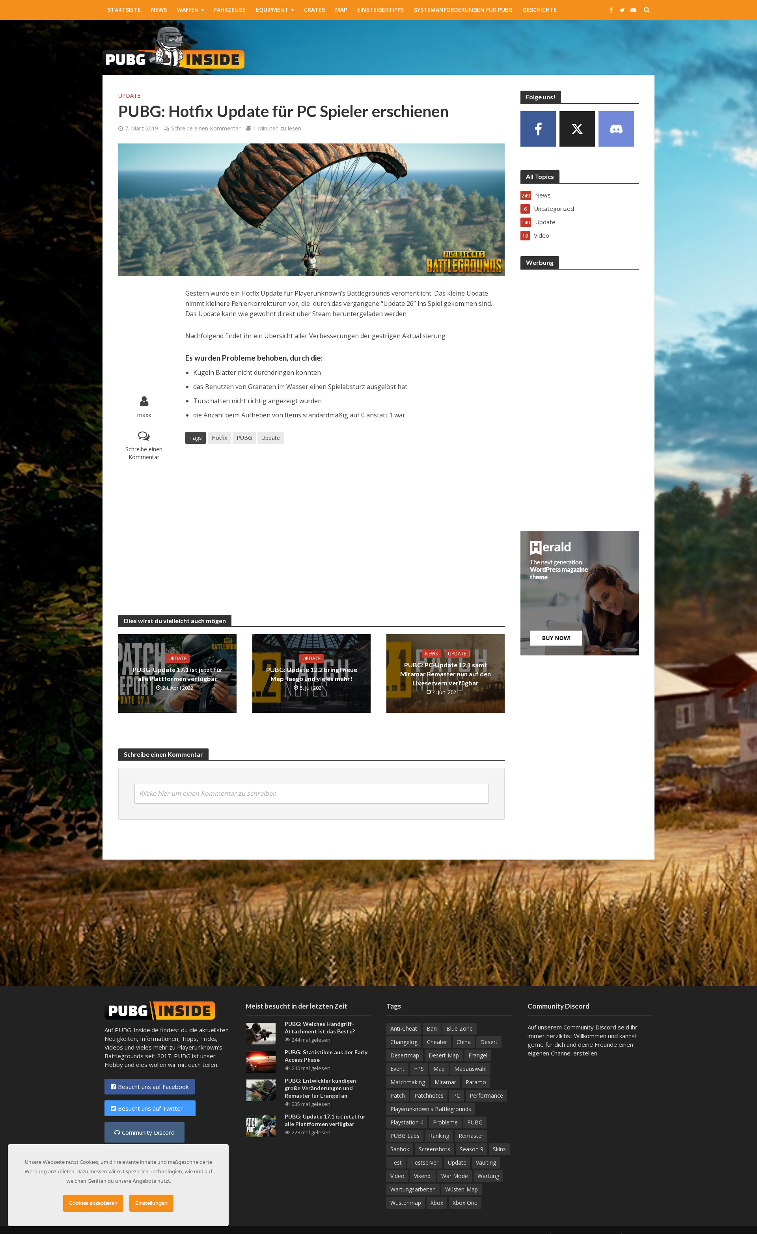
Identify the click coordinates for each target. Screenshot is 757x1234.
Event (397, 1068)
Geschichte (540, 9)
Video (397, 1176)
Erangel (477, 1055)
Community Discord (148, 1132)
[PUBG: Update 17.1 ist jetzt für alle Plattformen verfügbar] (261, 1126)
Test (396, 1162)
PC (456, 1095)
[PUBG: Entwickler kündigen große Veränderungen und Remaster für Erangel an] (261, 1090)
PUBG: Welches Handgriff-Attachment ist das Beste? (320, 1027)
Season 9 (471, 1149)
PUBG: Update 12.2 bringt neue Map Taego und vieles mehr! (311, 674)
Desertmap (404, 1055)
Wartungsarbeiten (413, 1189)
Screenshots (434, 1149)
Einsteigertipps (380, 9)
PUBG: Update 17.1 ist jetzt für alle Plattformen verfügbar (177, 674)
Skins (499, 1149)
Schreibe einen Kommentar (206, 128)
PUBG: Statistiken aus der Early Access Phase (326, 1056)
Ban (432, 1028)
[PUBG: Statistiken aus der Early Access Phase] (261, 1061)
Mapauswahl (470, 1068)
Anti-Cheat (403, 1028)
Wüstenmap (405, 1202)
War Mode (454, 1176)
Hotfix (219, 437)
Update (129, 95)
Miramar (445, 1082)
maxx (144, 415)
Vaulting (486, 1162)
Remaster (471, 1135)
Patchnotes (429, 1095)
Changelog (404, 1042)
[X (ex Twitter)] (577, 129)
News (159, 9)
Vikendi (423, 1176)
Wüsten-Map (461, 1189)
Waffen (188, 9)
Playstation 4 (406, 1122)
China (464, 1042)
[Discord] (616, 129)
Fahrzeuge (230, 9)
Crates (314, 9)
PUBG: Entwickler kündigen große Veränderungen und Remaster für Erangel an (320, 1088)
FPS (419, 1068)
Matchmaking (407, 1082)
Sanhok (399, 1149)
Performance (486, 1095)
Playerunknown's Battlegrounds (430, 1109)
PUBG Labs (405, 1135)
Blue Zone (459, 1028)
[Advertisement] (510, 45)
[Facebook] (538, 129)
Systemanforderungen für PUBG (463, 9)
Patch (397, 1095)
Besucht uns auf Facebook (153, 1087)
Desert (489, 1042)
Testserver (424, 1162)
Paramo (476, 1082)
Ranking (439, 1135)
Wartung (488, 1176)
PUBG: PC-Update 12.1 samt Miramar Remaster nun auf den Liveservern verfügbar (445, 674)
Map (341, 9)
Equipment (272, 9)
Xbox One (465, 1202)
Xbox (437, 1202)
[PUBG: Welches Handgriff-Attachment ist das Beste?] (261, 1033)
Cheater (437, 1042)
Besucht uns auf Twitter (153, 1108)
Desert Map (444, 1055)
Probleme (445, 1122)
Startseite (124, 9)
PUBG (244, 437)
